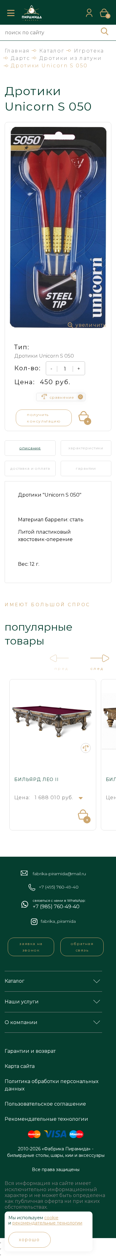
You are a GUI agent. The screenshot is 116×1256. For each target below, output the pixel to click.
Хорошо (29, 1239)
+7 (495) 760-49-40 (59, 887)
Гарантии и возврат (30, 1051)
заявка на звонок (30, 946)
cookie (51, 1217)
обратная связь (82, 946)
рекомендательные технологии (47, 1223)
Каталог (14, 981)
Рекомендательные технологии (46, 1119)
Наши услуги (22, 1002)
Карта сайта (20, 1066)
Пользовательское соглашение (45, 1104)
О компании (21, 1022)
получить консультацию (44, 417)
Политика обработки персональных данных (51, 1085)
